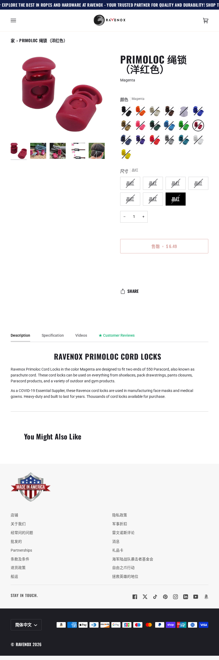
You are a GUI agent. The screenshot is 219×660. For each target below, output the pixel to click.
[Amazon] (206, 596)
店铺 (14, 515)
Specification (53, 335)
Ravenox (24, 644)
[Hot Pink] (142, 127)
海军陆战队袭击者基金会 (132, 559)
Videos (81, 335)
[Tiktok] (155, 596)
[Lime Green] (185, 127)
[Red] (156, 141)
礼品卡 (117, 550)
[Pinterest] (165, 596)
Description (20, 335)
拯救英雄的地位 (125, 576)
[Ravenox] (31, 487)
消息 (116, 541)
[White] (199, 141)
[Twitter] (145, 596)
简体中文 (24, 624)
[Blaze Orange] (142, 112)
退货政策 (18, 567)
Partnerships (21, 550)
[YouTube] (195, 596)
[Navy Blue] (127, 141)
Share (133, 291)
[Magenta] (199, 127)
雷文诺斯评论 (123, 533)
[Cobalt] (199, 112)
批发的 (16, 541)
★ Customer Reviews (117, 335)
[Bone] (156, 112)
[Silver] (170, 141)
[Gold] (127, 127)
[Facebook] (134, 596)
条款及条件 (20, 559)
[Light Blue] (170, 127)
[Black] (127, 112)
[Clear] (185, 112)
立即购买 (164, 269)
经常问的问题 (22, 533)
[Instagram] (175, 596)
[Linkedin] (185, 596)
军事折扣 (119, 524)
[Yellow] (126, 155)
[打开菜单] (19, 20)
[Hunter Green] (156, 127)
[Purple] (142, 141)
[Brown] (170, 112)
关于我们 (18, 524)
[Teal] (185, 141)
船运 (14, 576)
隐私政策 (119, 515)
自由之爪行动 (123, 567)
